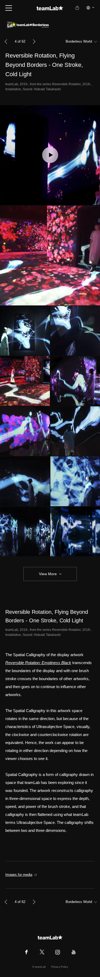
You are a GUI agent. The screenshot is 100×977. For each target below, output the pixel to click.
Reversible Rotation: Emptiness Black (38, 662)
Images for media (18, 875)
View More (48, 574)
